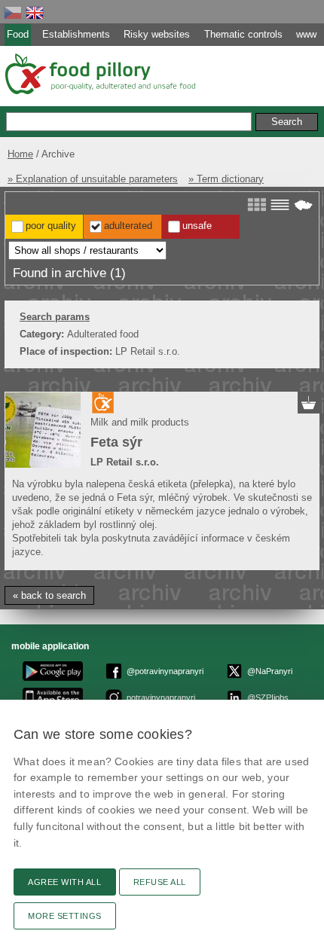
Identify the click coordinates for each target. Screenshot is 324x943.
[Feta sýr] (43, 430)
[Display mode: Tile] (256, 205)
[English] (35, 12)
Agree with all (65, 882)
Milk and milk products (139, 422)
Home (20, 154)
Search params (55, 316)
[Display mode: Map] (303, 205)
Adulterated (128, 225)
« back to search (49, 595)
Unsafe (197, 225)
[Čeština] (13, 12)
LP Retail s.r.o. (124, 462)
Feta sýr (116, 442)
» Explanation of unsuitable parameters (93, 179)
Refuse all (159, 882)
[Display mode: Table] (280, 205)
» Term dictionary (226, 179)
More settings (65, 915)
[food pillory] (99, 73)
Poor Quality (51, 225)
